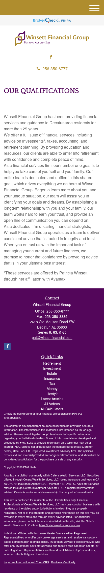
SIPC (72, 484)
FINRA (64, 484)
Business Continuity (63, 562)
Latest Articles (52, 398)
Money (52, 388)
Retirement (52, 363)
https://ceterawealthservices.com (59, 525)
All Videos (52, 403)
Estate (52, 373)
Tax (52, 383)
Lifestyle (52, 393)
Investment (52, 368)
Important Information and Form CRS (26, 562)
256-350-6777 (55, 68)
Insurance (52, 378)
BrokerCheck (12, 417)
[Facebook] (51, 57)
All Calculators (52, 408)
